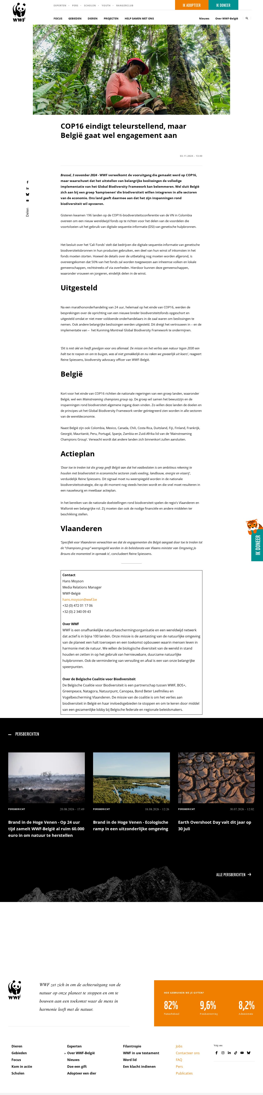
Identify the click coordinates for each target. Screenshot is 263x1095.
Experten (60, 5)
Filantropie (132, 1046)
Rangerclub (124, 5)
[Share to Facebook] (27, 182)
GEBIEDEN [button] (75, 18)
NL (246, 5)
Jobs (179, 1046)
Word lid (130, 1060)
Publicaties (184, 1073)
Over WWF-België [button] (226, 18)
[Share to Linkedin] (27, 188)
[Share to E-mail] (27, 200)
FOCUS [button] (58, 18)
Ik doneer (223, 5)
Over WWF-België (81, 1053)
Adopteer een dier (81, 1073)
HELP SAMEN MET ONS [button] (139, 18)
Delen (27, 212)
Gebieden (19, 1053)
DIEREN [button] (93, 18)
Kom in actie (22, 1066)
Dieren (17, 1046)
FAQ (179, 1060)
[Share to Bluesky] (27, 194)
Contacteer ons (188, 1053)
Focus (16, 1060)
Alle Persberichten (231, 874)
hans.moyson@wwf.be (79, 599)
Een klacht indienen (139, 1066)
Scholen (90, 5)
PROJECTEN (111, 18)
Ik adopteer (192, 5)
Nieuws (204, 18)
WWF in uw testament (141, 1053)
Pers (75, 5)
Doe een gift (77, 1066)
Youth (106, 5)
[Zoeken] (247, 18)
